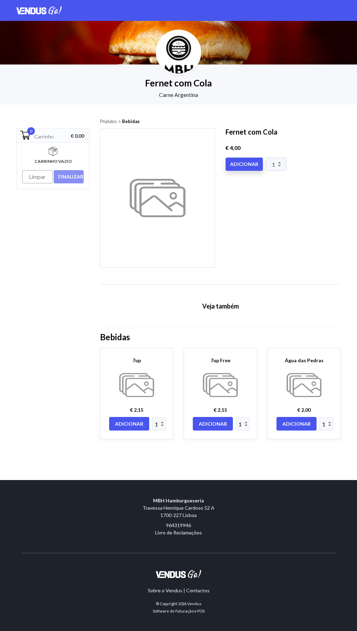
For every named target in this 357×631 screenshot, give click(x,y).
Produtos (108, 121)
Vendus (194, 603)
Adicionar (244, 164)
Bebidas (131, 121)
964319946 (178, 525)
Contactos (198, 590)
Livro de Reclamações (178, 532)
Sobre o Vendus (165, 590)
